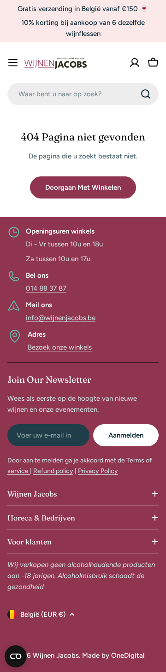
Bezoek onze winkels (60, 347)
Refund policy (53, 471)
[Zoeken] (145, 93)
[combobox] (83, 94)
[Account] (134, 62)
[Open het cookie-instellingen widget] (16, 656)
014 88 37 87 (46, 288)
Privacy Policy (98, 471)
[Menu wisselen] (12, 62)
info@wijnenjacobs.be (60, 318)
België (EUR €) (42, 614)
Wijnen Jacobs (56, 655)
